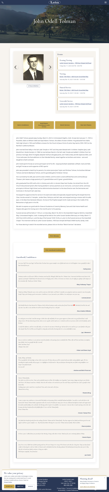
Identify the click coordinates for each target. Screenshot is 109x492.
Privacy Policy (8, 482)
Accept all (9, 486)
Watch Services (65, 125)
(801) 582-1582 (68, 485)
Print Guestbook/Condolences (55, 250)
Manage (30, 486)
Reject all (20, 486)
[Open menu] (105, 2)
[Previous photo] (16, 67)
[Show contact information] (2, 2)
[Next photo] (50, 67)
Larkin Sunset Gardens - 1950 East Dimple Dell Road (75, 63)
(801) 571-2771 (40, 485)
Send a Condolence (23, 125)
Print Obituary (54, 236)
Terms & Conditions (72, 488)
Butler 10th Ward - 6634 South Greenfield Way (74, 77)
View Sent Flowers (86, 125)
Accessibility (61, 490)
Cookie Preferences (72, 490)
